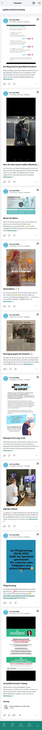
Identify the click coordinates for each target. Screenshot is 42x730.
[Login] (39, 3)
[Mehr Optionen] (37, 84)
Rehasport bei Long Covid (14, 438)
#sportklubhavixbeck (18, 596)
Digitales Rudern (10, 509)
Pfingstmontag (9, 585)
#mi (15, 598)
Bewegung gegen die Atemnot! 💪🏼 (18, 354)
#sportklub (7, 596)
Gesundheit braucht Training (15, 683)
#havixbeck (31, 596)
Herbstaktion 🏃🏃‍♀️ (11, 289)
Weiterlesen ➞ (8, 79)
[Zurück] (2, 3)
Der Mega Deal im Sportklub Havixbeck (19, 66)
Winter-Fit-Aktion (10, 218)
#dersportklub (8, 598)
